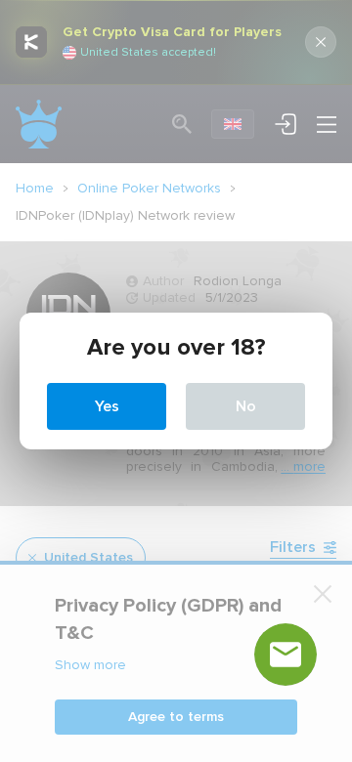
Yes (107, 406)
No (246, 406)
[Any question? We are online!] (285, 654)
